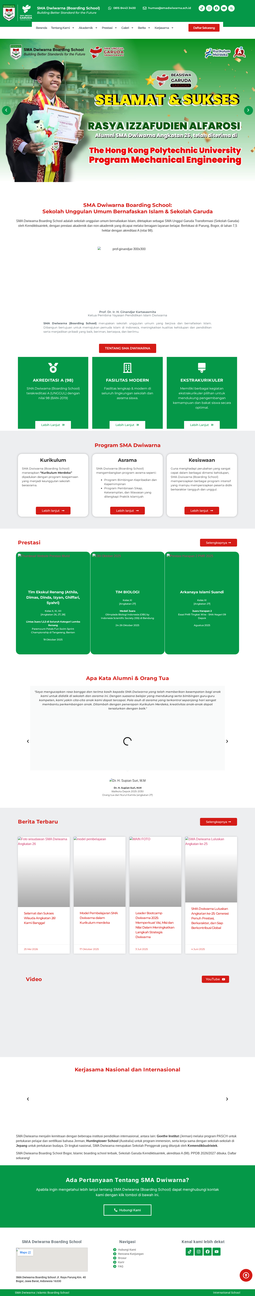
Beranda (41, 28)
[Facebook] (216, 8)
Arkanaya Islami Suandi (202, 592)
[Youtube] (224, 8)
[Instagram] (209, 8)
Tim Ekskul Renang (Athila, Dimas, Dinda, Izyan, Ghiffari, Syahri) (53, 597)
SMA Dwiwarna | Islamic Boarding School (42, 1292)
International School (226, 1292)
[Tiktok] (202, 8)
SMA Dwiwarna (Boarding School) (68, 8)
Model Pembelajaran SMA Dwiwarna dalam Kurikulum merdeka (99, 918)
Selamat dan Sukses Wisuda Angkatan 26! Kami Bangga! (39, 918)
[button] (231, 8)
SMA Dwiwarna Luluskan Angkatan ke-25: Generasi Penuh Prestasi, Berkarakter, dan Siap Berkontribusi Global (210, 918)
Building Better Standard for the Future (66, 13)
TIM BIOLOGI (127, 592)
